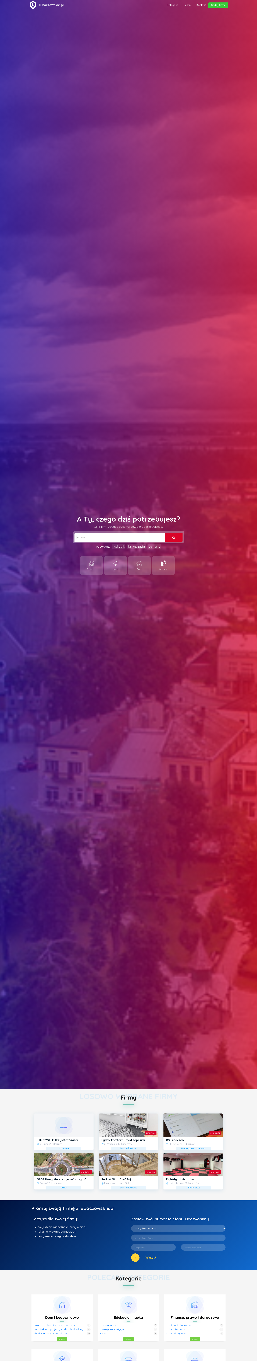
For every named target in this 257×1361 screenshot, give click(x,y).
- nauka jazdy (108, 1325)
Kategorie (172, 5)
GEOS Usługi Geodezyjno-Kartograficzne (65, 1179)
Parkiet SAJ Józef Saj (116, 1179)
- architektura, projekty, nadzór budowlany (58, 1329)
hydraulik (118, 546)
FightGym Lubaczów (180, 1179)
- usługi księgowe (176, 1333)
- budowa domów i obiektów (50, 1333)
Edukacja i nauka (128, 1317)
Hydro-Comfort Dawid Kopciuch (123, 1140)
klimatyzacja (136, 546)
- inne (103, 1333)
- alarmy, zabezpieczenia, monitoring (55, 1325)
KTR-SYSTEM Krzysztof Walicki (58, 1140)
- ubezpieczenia (175, 1329)
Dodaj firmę (218, 5)
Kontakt (201, 5)
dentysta (154, 546)
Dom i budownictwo (62, 1317)
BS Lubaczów (175, 1140)
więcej (62, 1339)
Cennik (187, 5)
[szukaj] (174, 537)
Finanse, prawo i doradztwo (195, 1317)
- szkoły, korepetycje (112, 1329)
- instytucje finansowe (179, 1325)
